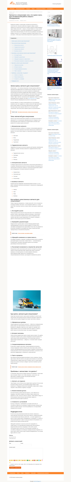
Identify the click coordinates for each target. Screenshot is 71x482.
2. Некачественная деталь (19, 76)
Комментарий (12, 447)
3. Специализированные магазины (20, 68)
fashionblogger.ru (37, 481)
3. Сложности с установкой (19, 78)
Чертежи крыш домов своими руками (54, 55)
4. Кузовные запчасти (18, 50)
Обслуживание (50, 8)
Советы (24, 20)
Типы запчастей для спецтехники (19, 43)
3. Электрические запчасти (19, 49)
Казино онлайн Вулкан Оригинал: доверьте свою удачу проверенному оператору (54, 88)
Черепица (28, 8)
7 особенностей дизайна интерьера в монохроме (54, 117)
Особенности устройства (40, 8)
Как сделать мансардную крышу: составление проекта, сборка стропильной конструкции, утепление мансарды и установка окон (53, 71)
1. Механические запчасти (19, 45)
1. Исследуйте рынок (18, 55)
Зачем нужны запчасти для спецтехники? (21, 40)
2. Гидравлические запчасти (19, 47)
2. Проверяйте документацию (19, 57)
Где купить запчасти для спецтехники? (20, 63)
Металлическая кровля (20, 8)
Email (22, 443)
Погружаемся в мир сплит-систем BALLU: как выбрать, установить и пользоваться (54, 40)
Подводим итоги (15, 80)
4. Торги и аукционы (17, 70)
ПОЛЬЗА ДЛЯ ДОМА (57, 3)
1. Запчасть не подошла (18, 74)
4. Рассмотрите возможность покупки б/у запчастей (23, 60)
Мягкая (33, 8)
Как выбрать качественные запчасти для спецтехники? (24, 53)
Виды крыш (12, 8)
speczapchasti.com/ (32, 98)
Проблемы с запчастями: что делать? (20, 72)
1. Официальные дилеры (18, 65)
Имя (10, 443)
